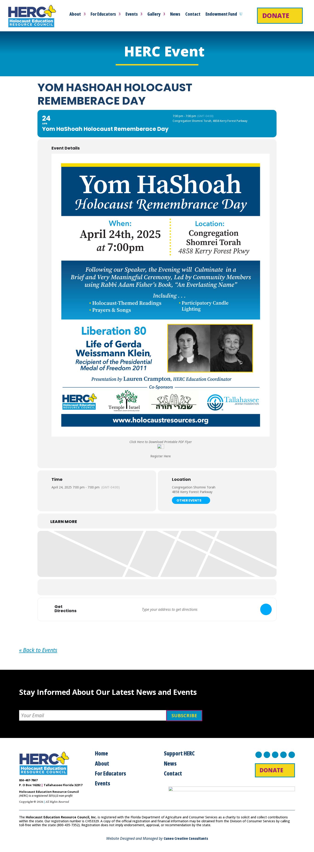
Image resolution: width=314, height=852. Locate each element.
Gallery (153, 14)
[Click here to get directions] (266, 609)
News (175, 14)
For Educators (103, 14)
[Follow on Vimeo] (291, 755)
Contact (192, 14)
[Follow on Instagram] (275, 755)
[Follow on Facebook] (258, 755)
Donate (275, 15)
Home (101, 753)
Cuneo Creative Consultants (186, 838)
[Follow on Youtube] (283, 755)
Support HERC (179, 753)
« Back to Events (38, 650)
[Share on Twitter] (151, 587)
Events (132, 14)
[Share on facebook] (140, 587)
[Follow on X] (267, 755)
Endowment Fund (221, 14)
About (75, 14)
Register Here (160, 456)
